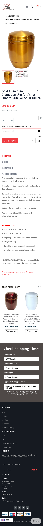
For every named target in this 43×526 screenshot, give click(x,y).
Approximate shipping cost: (14, 382)
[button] (38, 287)
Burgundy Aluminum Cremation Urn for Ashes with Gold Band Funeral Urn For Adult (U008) (11, 318)
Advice (4, 436)
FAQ (3, 440)
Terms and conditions (9, 443)
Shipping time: (9, 372)
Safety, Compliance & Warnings (14, 272)
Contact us (5, 424)
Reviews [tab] (5, 162)
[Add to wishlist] (33, 140)
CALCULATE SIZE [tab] (7, 168)
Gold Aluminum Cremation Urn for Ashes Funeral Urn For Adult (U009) (21, 94)
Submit (34, 470)
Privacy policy (6, 447)
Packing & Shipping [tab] (9, 174)
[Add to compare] (38, 140)
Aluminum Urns (13, 16)
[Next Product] (40, 90)
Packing (4, 416)
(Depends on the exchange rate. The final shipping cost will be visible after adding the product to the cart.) (21, 393)
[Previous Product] (37, 90)
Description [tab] (6, 156)
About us (5, 420)
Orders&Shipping (8, 428)
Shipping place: (10, 354)
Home (3, 16)
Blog (3, 412)
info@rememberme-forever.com (13, 501)
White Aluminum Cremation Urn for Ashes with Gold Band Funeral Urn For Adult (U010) (32, 318)
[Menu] (27, 6)
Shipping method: (10, 363)
